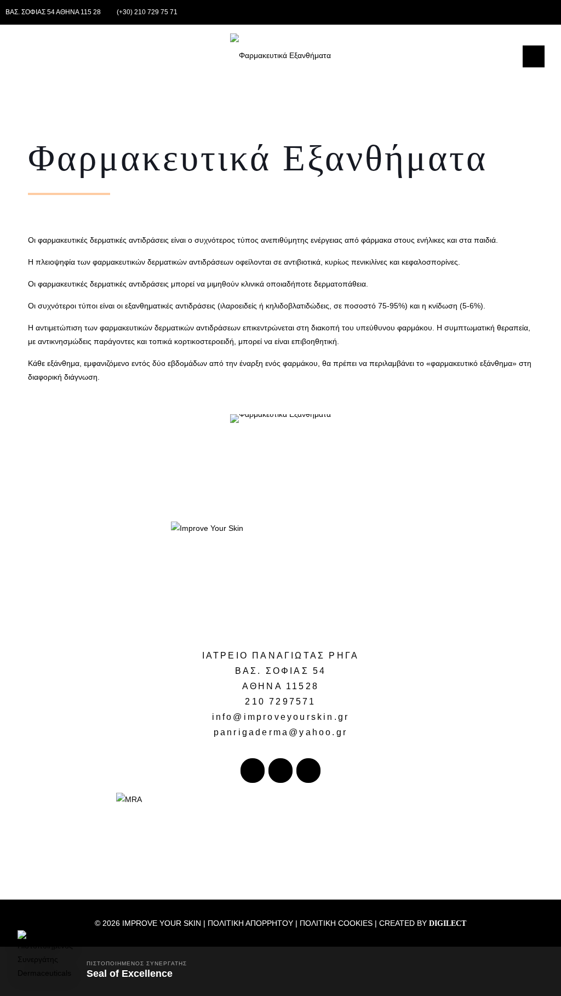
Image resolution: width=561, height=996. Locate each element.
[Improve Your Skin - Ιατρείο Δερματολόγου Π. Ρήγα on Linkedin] (308, 770)
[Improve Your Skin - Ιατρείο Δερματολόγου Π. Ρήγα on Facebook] (253, 770)
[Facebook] (520, 11)
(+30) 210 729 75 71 (147, 12)
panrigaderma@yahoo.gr (280, 732)
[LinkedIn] (535, 11)
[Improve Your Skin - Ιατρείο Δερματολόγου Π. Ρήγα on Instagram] (280, 770)
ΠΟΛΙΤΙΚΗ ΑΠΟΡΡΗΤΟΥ (250, 923)
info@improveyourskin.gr (281, 717)
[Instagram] (550, 11)
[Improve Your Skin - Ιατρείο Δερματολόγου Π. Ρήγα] (280, 54)
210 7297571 (280, 701)
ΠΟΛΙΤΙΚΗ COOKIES (336, 923)
